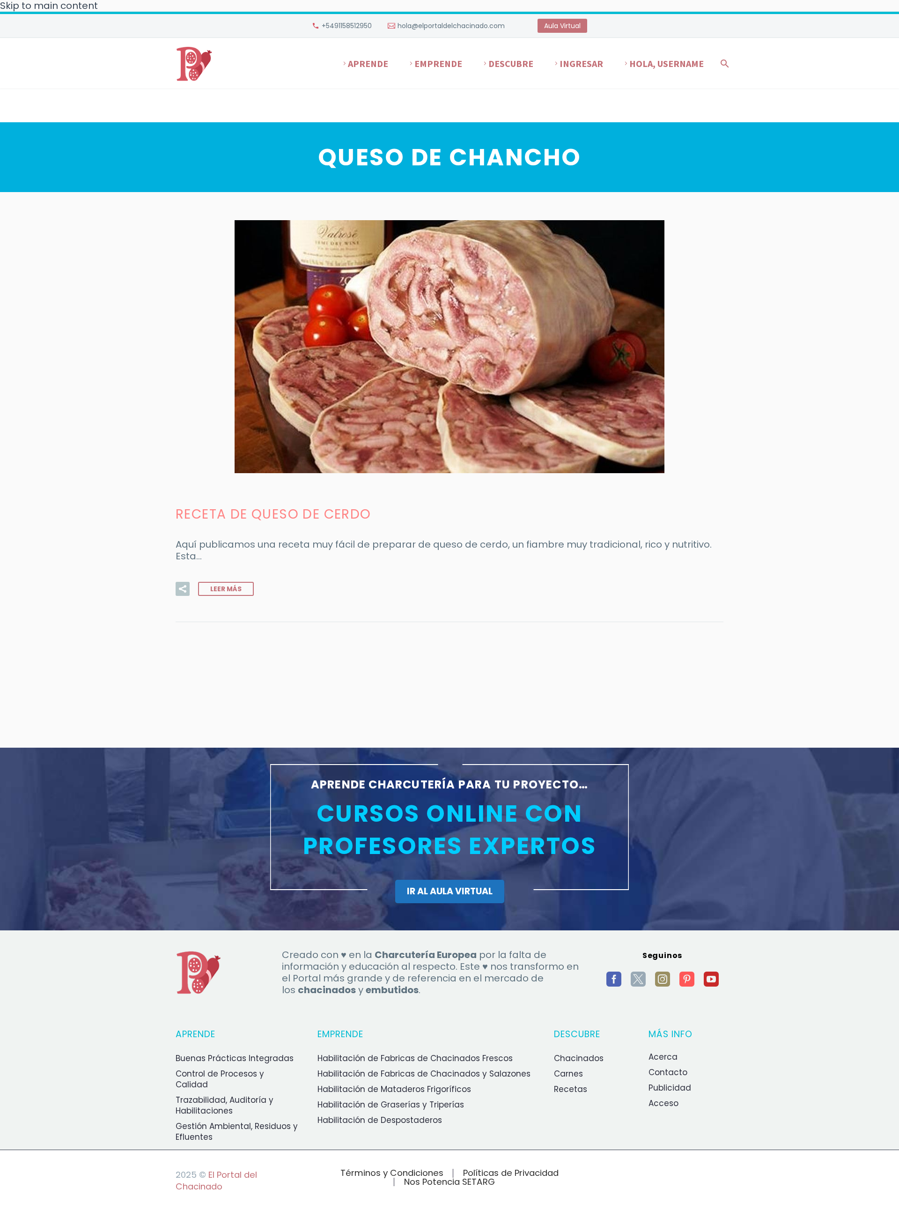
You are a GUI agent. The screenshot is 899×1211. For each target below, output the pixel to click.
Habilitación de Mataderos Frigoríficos (394, 1089)
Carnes (568, 1073)
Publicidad (669, 1087)
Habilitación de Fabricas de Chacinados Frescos (415, 1058)
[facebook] (613, 979)
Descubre (510, 63)
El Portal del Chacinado (216, 1180)
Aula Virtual (562, 25)
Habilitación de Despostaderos (379, 1120)
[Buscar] (723, 63)
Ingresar (581, 63)
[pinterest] (686, 979)
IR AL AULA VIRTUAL (450, 891)
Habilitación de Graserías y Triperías (390, 1104)
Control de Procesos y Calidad (220, 1079)
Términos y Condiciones (391, 1173)
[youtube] (711, 979)
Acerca (663, 1056)
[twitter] (638, 979)
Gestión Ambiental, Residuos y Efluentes (237, 1132)
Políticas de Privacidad (511, 1173)
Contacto (667, 1072)
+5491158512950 (347, 25)
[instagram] (662, 979)
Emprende (438, 63)
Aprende (368, 63)
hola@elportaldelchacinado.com (451, 25)
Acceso (663, 1103)
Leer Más (226, 589)
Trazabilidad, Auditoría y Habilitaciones (224, 1105)
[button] (183, 589)
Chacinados (579, 1058)
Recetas (570, 1089)
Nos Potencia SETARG (449, 1182)
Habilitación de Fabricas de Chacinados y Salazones (424, 1073)
